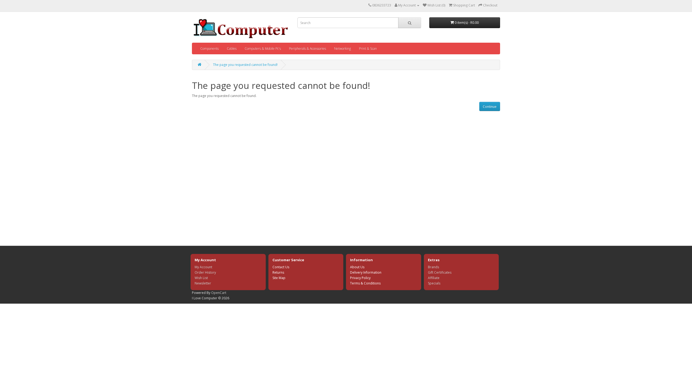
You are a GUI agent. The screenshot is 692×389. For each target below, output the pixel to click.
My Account (203, 267)
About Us (357, 267)
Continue (490, 106)
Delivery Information (365, 272)
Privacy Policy (360, 278)
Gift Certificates (439, 272)
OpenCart (218, 292)
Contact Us (280, 267)
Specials (434, 283)
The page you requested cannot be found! (245, 64)
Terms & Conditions (365, 283)
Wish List (201, 278)
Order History (205, 272)
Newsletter (203, 283)
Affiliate (434, 278)
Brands (433, 267)
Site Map (278, 278)
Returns (278, 272)
